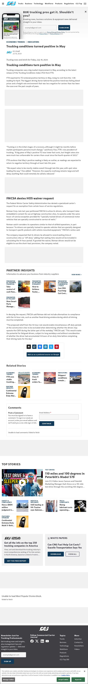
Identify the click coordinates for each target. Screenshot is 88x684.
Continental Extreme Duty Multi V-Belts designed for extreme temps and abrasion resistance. (11, 393)
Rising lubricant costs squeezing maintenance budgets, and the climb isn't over (66, 507)
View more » (77, 274)
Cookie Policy (65, 675)
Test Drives (50, 470)
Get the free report (16, 561)
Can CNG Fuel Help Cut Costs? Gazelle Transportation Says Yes (63, 291)
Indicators (33, 42)
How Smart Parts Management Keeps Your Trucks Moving (11, 304)
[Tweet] (51, 347)
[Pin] (57, 347)
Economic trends (15, 42)
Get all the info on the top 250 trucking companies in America (21, 544)
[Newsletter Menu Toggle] (85, 3)
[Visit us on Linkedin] (42, 641)
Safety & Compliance (7, 501)
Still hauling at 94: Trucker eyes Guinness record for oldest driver (37, 507)
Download (56, 554)
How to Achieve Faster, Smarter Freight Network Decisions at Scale (36, 289)
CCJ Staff (16, 51)
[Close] (84, 671)
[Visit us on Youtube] (47, 641)
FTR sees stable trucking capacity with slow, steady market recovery (10, 379)
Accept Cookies (63, 679)
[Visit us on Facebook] (32, 641)
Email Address (45, 412)
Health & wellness (34, 501)
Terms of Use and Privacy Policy (56, 32)
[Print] (29, 347)
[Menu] (3, 3)
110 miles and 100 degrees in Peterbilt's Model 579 (65, 475)
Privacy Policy (43, 34)
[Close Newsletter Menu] (85, 11)
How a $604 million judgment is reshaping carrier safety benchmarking (8, 507)
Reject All (78, 679)
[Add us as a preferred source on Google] (34, 347)
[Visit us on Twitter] (37, 641)
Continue (46, 423)
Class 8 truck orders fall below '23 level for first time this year (36, 379)
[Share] (40, 347)
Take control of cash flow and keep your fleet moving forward (10, 289)
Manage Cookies (8, 679)
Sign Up (7, 661)
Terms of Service (54, 34)
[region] (44, 676)
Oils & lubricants (64, 501)
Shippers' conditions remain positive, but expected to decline (62, 378)
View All (72, 554)
